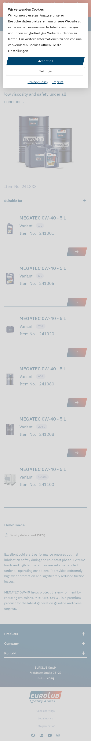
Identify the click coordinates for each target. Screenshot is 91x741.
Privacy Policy (38, 82)
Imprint (57, 82)
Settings (45, 71)
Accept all (45, 61)
